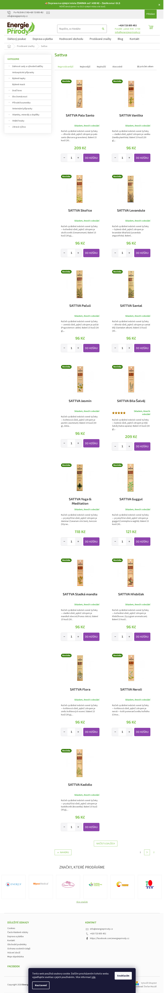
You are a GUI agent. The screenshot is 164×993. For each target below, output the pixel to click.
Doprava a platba (14, 936)
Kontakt (10, 940)
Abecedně (116, 66)
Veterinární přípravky (21, 108)
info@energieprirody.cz (126, 32)
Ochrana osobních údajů (17, 948)
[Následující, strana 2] (146, 852)
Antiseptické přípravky (22, 72)
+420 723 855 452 (126, 25)
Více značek (80, 902)
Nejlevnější (84, 66)
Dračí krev (16, 90)
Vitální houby (17, 120)
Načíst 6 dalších (104, 843)
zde (92, 977)
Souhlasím (122, 975)
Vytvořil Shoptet (148, 983)
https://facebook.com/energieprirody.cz (108, 938)
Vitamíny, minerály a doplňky (24, 114)
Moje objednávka (14, 956)
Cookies (10, 928)
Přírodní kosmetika (20, 102)
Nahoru (63, 852)
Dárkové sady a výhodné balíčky (26, 66)
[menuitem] (15, 40)
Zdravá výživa (18, 127)
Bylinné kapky (17, 78)
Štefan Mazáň (149, 986)
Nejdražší (100, 66)
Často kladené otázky (16, 932)
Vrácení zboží (12, 952)
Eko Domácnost (18, 96)
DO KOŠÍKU (90, 157)
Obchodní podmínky (15, 944)
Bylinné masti (17, 84)
